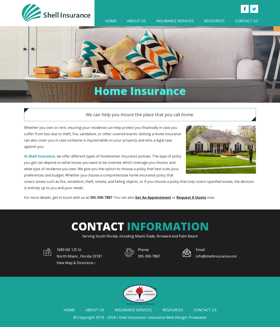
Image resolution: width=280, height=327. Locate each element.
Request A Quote (191, 197)
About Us (136, 20)
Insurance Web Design (167, 317)
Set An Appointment (153, 197)
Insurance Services (175, 20)
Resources (214, 20)
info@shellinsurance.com (216, 256)
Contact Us (246, 20)
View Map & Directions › (76, 262)
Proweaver (198, 317)
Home (111, 20)
